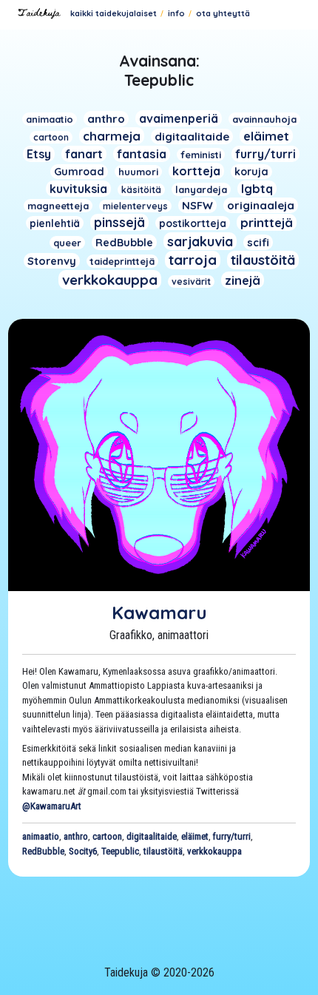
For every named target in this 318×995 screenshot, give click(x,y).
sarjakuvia (200, 241)
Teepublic (120, 851)
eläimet (266, 136)
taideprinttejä (122, 261)
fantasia (141, 153)
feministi (200, 155)
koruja (251, 171)
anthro (106, 119)
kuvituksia (78, 188)
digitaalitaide (192, 136)
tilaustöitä (263, 260)
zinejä (242, 280)
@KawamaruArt (51, 806)
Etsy (39, 153)
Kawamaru (159, 612)
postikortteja (192, 223)
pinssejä (119, 222)
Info (176, 13)
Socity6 (83, 851)
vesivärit (191, 281)
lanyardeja (201, 189)
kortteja (196, 170)
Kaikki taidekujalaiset (113, 13)
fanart (84, 153)
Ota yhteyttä (223, 13)
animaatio (49, 119)
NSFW (197, 205)
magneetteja (58, 206)
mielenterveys (135, 206)
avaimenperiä (178, 118)
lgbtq (257, 188)
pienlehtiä (55, 223)
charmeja (112, 136)
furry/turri (265, 153)
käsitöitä (141, 189)
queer (67, 243)
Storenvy (51, 261)
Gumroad (79, 171)
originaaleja (260, 205)
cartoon (51, 137)
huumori (138, 172)
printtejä (266, 222)
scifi (258, 242)
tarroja (193, 260)
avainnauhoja (264, 119)
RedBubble (124, 242)
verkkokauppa (110, 280)
